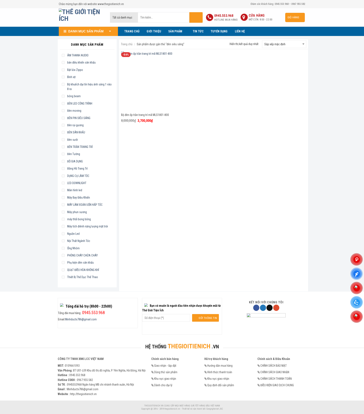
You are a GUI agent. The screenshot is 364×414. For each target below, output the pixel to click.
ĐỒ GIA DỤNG (75, 161)
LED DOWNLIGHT (76, 183)
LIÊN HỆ (240, 31)
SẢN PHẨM (175, 31)
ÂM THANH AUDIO (77, 55)
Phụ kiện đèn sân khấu (80, 262)
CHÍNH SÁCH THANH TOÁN (276, 378)
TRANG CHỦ (132, 31)
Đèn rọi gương (75, 125)
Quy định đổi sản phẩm (220, 385)
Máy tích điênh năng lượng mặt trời (87, 226)
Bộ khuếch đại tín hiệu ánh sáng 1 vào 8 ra (89, 87)
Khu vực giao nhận (165, 378)
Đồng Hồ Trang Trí (77, 168)
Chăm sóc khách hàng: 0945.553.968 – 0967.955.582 (277, 4)
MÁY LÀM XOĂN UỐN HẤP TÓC (85, 204)
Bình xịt (71, 77)
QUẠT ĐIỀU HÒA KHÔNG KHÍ (83, 270)
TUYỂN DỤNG (219, 31)
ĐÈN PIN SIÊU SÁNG (78, 118)
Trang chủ (126, 44)
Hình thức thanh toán (219, 372)
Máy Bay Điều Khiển (78, 197)
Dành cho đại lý (163, 385)
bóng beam (74, 96)
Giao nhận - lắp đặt (165, 365)
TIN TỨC (198, 31)
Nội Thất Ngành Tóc (78, 241)
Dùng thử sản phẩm (165, 372)
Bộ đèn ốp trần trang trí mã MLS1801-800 (145, 115)
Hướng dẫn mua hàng (220, 365)
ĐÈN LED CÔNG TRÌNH (79, 103)
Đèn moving (74, 110)
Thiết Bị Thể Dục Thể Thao (82, 277)
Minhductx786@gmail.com (81, 319)
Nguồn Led (73, 233)
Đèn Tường (73, 154)
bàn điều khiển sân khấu (81, 62)
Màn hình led (74, 190)
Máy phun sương (77, 212)
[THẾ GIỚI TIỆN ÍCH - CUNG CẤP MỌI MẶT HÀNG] (81, 17)
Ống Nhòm (73, 248)
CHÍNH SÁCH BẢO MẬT (273, 365)
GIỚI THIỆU (154, 31)
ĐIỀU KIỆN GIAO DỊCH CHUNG (277, 385)
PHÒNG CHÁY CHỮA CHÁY (82, 255)
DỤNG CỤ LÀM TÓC (78, 176)
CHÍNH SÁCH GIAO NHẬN (274, 372)
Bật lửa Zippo (75, 70)
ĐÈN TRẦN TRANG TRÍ (80, 147)
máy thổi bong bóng (79, 219)
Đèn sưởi (72, 139)
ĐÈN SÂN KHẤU (76, 132)
